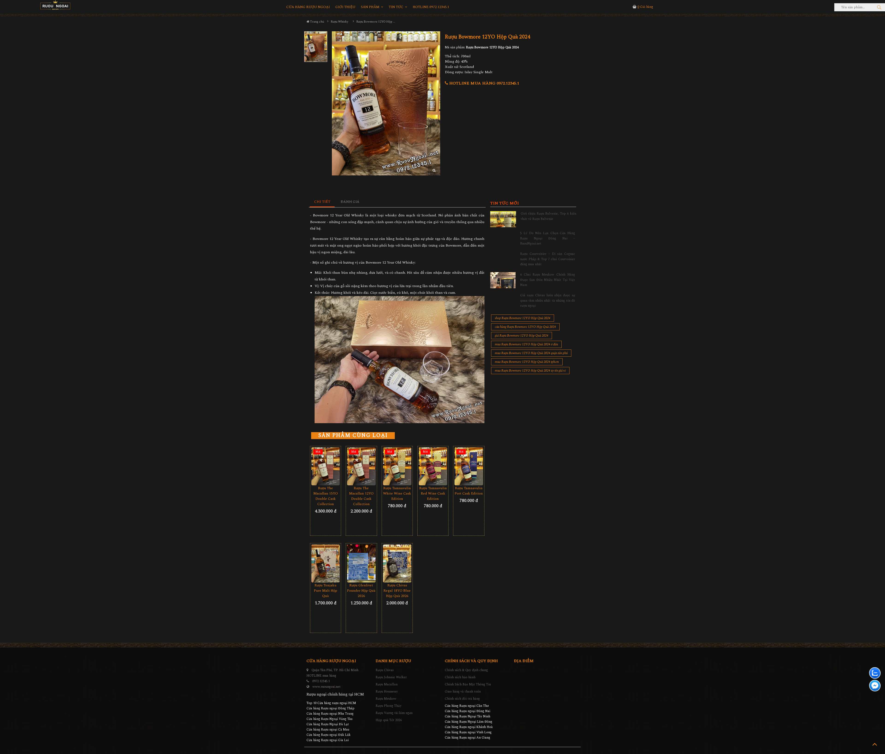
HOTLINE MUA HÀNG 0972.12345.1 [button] (483, 83)
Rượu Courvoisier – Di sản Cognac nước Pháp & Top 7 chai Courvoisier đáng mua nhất (547, 259)
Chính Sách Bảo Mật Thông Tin (468, 684)
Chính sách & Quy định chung (466, 670)
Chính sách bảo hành (460, 677)
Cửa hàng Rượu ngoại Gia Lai (328, 740)
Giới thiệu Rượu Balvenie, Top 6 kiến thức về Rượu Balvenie (548, 216)
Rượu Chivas (385, 670)
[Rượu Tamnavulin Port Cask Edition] (468, 466)
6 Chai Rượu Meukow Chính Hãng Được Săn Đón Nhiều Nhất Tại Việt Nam (547, 279)
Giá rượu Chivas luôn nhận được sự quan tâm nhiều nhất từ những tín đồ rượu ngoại (547, 300)
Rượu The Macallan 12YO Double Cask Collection (361, 496)
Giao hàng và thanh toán (463, 691)
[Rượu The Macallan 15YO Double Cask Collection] (325, 466)
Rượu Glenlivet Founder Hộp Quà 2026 (361, 591)
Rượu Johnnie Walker (391, 677)
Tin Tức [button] (396, 7)
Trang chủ (316, 21)
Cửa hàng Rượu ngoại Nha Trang (330, 713)
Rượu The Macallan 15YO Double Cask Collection (325, 496)
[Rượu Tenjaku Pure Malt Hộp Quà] (325, 563)
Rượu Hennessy (387, 691)
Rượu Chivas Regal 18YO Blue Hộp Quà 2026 (397, 591)
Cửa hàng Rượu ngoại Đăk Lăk (329, 734)
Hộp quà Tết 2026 (389, 720)
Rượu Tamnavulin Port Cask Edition (469, 491)
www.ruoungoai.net (327, 686)
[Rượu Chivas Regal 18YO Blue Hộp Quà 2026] (397, 563)
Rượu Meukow (386, 698)
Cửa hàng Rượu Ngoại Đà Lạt (328, 724)
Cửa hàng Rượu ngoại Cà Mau (328, 729)
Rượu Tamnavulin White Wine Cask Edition (397, 493)
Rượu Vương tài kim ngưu (394, 712)
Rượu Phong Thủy (388, 705)
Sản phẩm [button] (370, 7)
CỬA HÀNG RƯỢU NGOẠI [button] (308, 7)
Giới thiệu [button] (345, 7)
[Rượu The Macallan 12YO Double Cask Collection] (361, 466)
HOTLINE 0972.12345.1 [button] (431, 7)
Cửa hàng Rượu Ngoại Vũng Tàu (329, 718)
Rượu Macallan (387, 684)
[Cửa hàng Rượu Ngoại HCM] (55, 5)
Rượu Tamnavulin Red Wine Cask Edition (433, 493)
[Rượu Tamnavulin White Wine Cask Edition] (397, 466)
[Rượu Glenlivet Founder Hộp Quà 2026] (361, 563)
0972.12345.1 (321, 681)
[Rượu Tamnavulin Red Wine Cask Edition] (433, 466)
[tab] (322, 202)
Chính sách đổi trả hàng (462, 698)
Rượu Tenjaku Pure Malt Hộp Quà (325, 591)
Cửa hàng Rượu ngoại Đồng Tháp (330, 708)
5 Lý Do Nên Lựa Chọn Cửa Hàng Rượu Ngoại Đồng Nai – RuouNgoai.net (547, 238)
